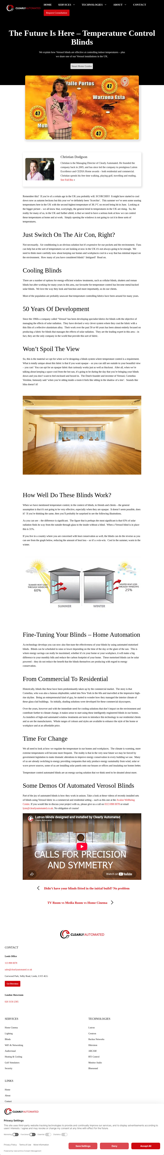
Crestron (92, 1033)
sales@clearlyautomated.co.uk (18, 969)
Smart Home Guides (82, 66)
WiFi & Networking (14, 1045)
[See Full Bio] (74, 180)
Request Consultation (56, 13)
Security (8, 1068)
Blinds (8, 1039)
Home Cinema (11, 1027)
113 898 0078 (11, 963)
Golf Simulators (12, 1062)
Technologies (92, 4)
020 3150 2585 (11, 1002)
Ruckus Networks (96, 1039)
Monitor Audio (95, 1062)
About (118, 4)
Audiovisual (10, 1051)
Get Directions (12, 984)
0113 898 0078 (112, 804)
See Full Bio (67, 179)
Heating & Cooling (13, 1057)
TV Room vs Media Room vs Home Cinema (77, 902)
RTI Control (93, 1057)
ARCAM (92, 1051)
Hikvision (92, 1045)
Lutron (91, 1027)
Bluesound (93, 1068)
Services (64, 4)
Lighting (9, 1033)
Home (48, 4)
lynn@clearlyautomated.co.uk (38, 808)
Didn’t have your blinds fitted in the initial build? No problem (87, 888)
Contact (139, 4)
